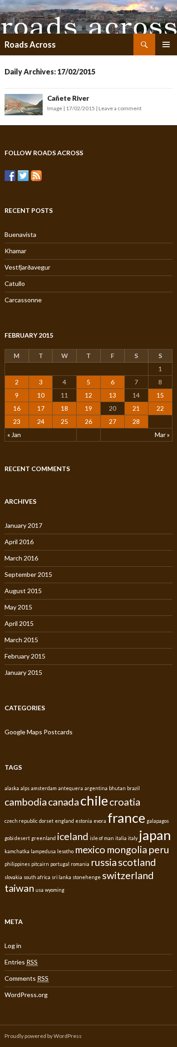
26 (88, 421)
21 (136, 408)
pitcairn (40, 864)
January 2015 (23, 672)
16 (16, 408)
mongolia (127, 849)
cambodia (26, 802)
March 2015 (21, 640)
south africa (37, 877)
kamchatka (17, 851)
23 (16, 421)
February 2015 (25, 656)
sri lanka (61, 877)
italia (121, 838)
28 (136, 421)
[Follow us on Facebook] (10, 175)
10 (40, 395)
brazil (133, 788)
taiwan (19, 888)
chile (94, 800)
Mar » (162, 434)
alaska (12, 788)
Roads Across (30, 44)
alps (25, 788)
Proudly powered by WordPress (43, 1035)
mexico (90, 849)
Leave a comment (120, 108)
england (64, 821)
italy (133, 838)
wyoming (54, 890)
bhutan (117, 788)
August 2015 (23, 591)
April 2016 (19, 542)
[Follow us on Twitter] (23, 175)
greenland (43, 838)
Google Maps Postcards (39, 732)
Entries (21, 962)
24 (40, 421)
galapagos (158, 821)
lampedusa (43, 851)
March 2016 (21, 558)
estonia (83, 821)
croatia (124, 802)
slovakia (13, 877)
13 (112, 395)
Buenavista (20, 234)
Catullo (15, 283)
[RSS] (36, 175)
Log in (13, 945)
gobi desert (17, 838)
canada (63, 802)
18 (64, 408)
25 (64, 421)
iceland (72, 836)
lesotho (65, 851)
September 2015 (28, 574)
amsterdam (44, 788)
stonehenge (87, 877)
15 (160, 395)
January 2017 (23, 525)
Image (54, 108)
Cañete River (68, 98)
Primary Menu (166, 44)
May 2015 (18, 607)
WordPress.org (26, 994)
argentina (96, 788)
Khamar (15, 251)
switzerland (128, 875)
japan (155, 835)
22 (160, 408)
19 (88, 408)
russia (104, 862)
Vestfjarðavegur (27, 267)
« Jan (14, 434)
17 (40, 408)
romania (80, 864)
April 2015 (19, 623)
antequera (70, 788)
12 (88, 395)
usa (39, 890)
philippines (17, 864)
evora (99, 821)
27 (112, 421)
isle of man (102, 838)
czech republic (21, 821)
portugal (59, 864)
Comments (27, 978)
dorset (46, 821)
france (126, 818)
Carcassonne (23, 300)
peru (158, 849)
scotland (137, 862)
